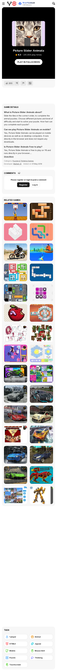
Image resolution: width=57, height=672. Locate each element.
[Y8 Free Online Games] (11, 4)
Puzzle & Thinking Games (23, 161)
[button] (9, 156)
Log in (35, 185)
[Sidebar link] (3, 3)
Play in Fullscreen (28, 62)
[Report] (23, 83)
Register (23, 185)
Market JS (17, 164)
